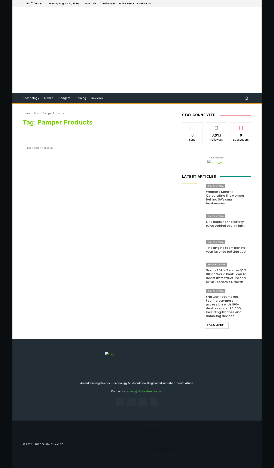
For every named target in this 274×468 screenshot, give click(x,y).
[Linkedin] (142, 402)
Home (26, 113)
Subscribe (241, 125)
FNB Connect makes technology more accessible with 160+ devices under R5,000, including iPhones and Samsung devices (224, 306)
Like (192, 125)
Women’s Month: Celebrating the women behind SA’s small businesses (225, 197)
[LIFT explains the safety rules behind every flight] (192, 220)
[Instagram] (243, 3)
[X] (248, 3)
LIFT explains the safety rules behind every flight (225, 223)
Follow (217, 125)
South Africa (215, 186)
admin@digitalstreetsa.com (145, 391)
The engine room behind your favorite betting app (226, 249)
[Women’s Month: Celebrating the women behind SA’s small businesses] (192, 194)
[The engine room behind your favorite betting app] (192, 246)
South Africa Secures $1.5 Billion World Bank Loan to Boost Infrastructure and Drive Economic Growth (226, 276)
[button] (246, 98)
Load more (215, 325)
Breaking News (217, 264)
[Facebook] (238, 3)
